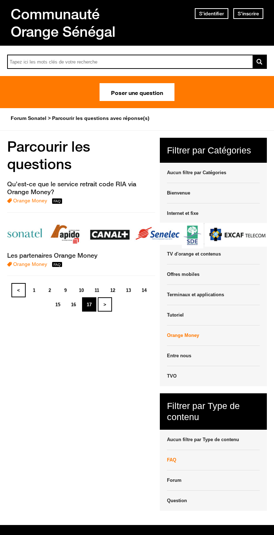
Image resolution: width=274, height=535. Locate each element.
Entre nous (179, 355)
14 (144, 290)
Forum (174, 480)
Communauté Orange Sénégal (63, 22)
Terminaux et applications (195, 294)
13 (128, 290)
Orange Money (30, 200)
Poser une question (137, 92)
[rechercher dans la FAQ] (260, 62)
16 (73, 304)
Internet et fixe (182, 213)
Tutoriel (175, 315)
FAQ (171, 460)
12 (112, 290)
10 (81, 290)
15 (57, 304)
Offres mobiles (183, 274)
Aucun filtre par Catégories (196, 172)
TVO (172, 376)
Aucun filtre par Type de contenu (203, 439)
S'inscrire (248, 13)
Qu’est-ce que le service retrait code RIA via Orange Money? (71, 188)
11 (97, 290)
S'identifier (211, 13)
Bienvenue (178, 193)
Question (177, 500)
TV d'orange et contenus (194, 254)
